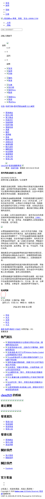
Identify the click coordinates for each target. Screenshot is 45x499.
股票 (10, 99)
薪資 (10, 80)
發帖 (8, 25)
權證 (7, 132)
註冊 (7, 14)
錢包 (10, 78)
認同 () (5, 303)
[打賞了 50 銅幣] (4, 298)
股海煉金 (9, 113)
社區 (3, 106)
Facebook (9, 468)
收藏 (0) (31, 303)
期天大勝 (9, 115)
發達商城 (9, 427)
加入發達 (9, 455)
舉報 (23, 300)
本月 (7, 318)
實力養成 (9, 117)
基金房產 (9, 445)
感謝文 (12, 329)
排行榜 (11, 87)
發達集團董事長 (15, 166)
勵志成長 (9, 147)
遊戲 (12, 97)
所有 (7, 315)
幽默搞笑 (9, 149)
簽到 (12, 90)
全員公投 (9, 156)
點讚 (7, 329)
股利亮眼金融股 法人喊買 (24, 106)
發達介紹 (9, 422)
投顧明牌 (9, 122)
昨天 (7, 322)
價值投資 (9, 127)
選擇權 (8, 135)
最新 (3, 329)
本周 (7, 320)
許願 (10, 73)
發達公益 (9, 429)
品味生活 (9, 142)
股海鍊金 (9, 440)
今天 (7, 325)
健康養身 (9, 154)
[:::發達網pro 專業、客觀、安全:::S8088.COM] (19, 18)
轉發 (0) (23, 303)
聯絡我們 (9, 458)
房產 (7, 130)
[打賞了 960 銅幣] (2, 298)
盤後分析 (9, 139)
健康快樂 (9, 144)
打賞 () (14, 303)
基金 (7, 137)
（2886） (38, 217)
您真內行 (9, 120)
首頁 (7, 3)
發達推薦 (9, 424)
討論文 (18, 329)
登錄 (7, 10)
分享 (8, 23)
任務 (10, 85)
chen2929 (4, 166)
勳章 (10, 92)
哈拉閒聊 (9, 152)
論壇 (7, 5)
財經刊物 (9, 106)
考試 (12, 102)
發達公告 (9, 159)
